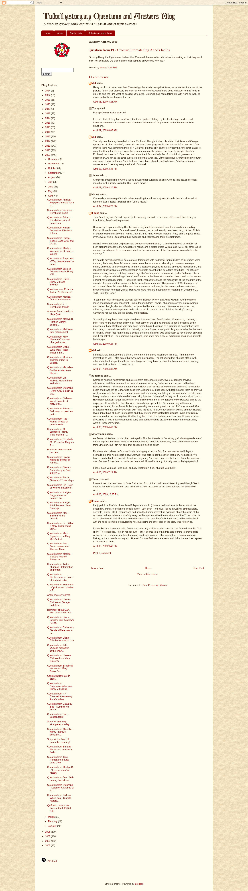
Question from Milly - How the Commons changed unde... (58, 339)
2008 (48, 831)
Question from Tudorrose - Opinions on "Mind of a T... (60, 587)
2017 (48, 118)
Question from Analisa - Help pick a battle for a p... (60, 202)
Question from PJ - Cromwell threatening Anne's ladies (59, 696)
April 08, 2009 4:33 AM (105, 369)
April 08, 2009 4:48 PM (105, 427)
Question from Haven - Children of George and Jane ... (59, 602)
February (53, 821)
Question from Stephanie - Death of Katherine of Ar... (60, 788)
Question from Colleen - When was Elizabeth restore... (59, 798)
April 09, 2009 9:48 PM (105, 546)
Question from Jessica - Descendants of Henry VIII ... (60, 271)
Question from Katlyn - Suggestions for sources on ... (59, 495)
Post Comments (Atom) (155, 585)
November (54, 163)
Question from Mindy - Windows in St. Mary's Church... (60, 251)
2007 (48, 836)
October (52, 168)
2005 (48, 845)
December (54, 159)
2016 (48, 122)
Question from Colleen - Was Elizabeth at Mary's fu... (59, 401)
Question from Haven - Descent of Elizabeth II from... (59, 230)
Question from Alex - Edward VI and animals (58, 516)
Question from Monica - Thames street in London (59, 360)
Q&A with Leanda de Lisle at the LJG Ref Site (59, 808)
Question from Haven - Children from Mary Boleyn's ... (59, 658)
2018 (48, 113)
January (52, 826)
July (50, 182)
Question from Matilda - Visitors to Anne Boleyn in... (59, 557)
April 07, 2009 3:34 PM (105, 168)
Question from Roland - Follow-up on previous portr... (60, 411)
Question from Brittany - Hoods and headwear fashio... (59, 749)
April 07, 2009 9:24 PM (105, 343)
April (51, 195)
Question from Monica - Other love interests (59, 298)
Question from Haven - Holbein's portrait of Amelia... (59, 460)
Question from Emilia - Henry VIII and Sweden (59, 282)
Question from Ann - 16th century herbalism (60, 779)
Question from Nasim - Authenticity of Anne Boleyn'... (59, 470)
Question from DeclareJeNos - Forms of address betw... (60, 577)
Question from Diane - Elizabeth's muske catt (60, 639)
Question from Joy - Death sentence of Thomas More (58, 546)
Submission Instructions (100, 33)
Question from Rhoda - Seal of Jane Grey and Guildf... (60, 241)
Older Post (198, 568)
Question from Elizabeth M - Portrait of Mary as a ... (60, 442)
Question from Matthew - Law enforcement (60, 331)
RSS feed (51, 861)
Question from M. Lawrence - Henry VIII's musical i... (57, 432)
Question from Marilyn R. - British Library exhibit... (60, 322)
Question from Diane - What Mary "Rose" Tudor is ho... (58, 350)
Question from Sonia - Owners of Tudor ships (60, 479)
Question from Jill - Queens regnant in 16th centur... (58, 648)
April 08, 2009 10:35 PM (106, 494)
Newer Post (97, 568)
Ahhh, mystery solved (58, 595)
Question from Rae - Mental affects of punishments (57, 421)
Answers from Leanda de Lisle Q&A (60, 313)
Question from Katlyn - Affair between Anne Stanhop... (59, 505)
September (54, 172)
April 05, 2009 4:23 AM (105, 101)
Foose (95, 213)
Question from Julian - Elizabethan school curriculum (58, 220)
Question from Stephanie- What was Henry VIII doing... (59, 686)
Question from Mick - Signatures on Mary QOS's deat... (58, 536)
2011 (48, 145)
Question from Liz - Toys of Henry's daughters (60, 486)
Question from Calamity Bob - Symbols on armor (59, 706)
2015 (48, 127)
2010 (48, 150)
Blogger (139, 883)
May (50, 191)
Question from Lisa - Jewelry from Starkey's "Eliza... (60, 620)
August (52, 177)
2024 (48, 90)
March (51, 817)
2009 (48, 155)
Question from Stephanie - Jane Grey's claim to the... (60, 391)
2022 (48, 95)
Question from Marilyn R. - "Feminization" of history (60, 770)
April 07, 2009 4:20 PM (105, 187)
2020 (48, 104)
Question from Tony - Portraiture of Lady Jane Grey (58, 760)
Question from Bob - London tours (57, 715)
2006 (48, 841)
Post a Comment (102, 553)
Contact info (76, 33)
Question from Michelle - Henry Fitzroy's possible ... (60, 732)
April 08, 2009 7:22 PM (105, 472)
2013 (48, 136)
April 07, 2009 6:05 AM (105, 130)
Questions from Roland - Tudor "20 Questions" (60, 291)
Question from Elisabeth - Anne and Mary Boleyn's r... (60, 668)
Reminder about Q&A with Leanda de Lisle (59, 611)
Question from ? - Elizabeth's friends (58, 305)
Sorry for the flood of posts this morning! (58, 740)
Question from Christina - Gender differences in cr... (60, 630)
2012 (48, 141)
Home (48, 33)
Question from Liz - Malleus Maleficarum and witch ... (59, 380)
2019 (48, 109)
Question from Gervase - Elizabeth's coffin (60, 211)
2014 (48, 132)
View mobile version (147, 574)
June (51, 186)
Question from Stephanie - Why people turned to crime (60, 261)
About (60, 33)
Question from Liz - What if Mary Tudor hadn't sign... (60, 526)
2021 (48, 99)
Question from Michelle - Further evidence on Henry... (60, 370)
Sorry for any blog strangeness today (58, 723)
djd (94, 83)
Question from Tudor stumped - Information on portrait (60, 567)
